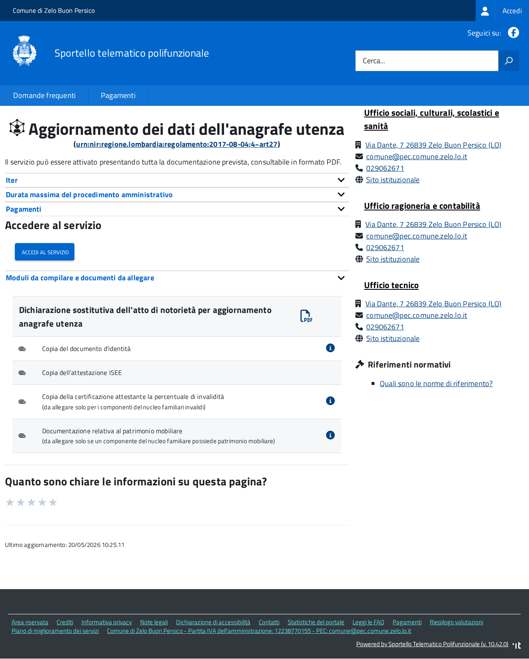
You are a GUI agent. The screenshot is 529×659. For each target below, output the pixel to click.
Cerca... (374, 61)
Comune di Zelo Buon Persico (54, 10)
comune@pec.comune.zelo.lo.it (416, 156)
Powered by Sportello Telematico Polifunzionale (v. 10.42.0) (432, 644)
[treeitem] (502, 10)
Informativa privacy (106, 622)
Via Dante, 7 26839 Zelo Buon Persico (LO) (433, 144)
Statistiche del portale (316, 622)
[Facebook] (512, 32)
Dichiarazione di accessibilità (213, 622)
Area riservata (30, 622)
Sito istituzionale (392, 179)
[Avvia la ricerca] (508, 60)
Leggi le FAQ (368, 622)
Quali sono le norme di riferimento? (436, 383)
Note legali (154, 622)
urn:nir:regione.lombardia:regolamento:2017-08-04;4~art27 (176, 144)
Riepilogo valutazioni (456, 622)
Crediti (65, 622)
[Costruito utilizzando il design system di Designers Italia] (516, 646)
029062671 (385, 168)
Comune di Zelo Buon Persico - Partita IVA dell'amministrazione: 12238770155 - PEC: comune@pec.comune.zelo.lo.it (259, 630)
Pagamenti (118, 95)
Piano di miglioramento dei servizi (55, 630)
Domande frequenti (44, 95)
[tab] (177, 180)
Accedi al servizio (44, 251)
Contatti (269, 622)
